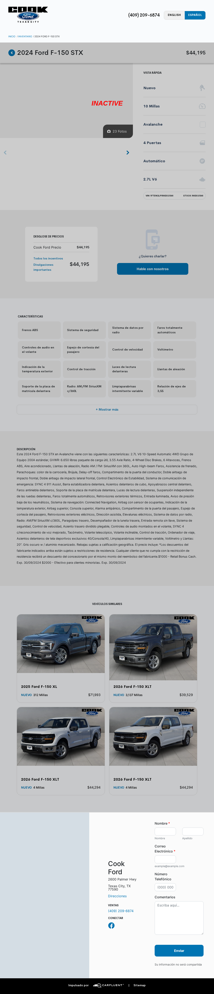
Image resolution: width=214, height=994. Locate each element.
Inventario (25, 36)
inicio (11, 36)
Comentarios (165, 897)
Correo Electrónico (165, 848)
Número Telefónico (163, 876)
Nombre (162, 823)
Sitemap (137, 985)
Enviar (179, 951)
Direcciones (117, 896)
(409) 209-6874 (144, 15)
